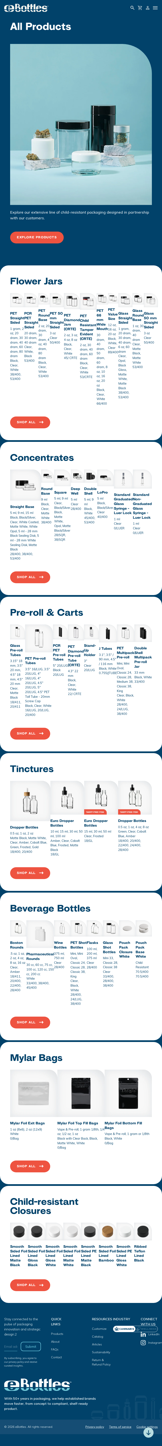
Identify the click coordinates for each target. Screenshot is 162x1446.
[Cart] (140, 7)
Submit (30, 1346)
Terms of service (120, 1427)
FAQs (54, 1349)
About (55, 1342)
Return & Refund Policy (101, 1362)
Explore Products (37, 237)
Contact (56, 1357)
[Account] (147, 7)
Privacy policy (94, 1427)
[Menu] (155, 7)
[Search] (132, 7)
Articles (97, 1344)
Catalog (97, 1336)
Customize (99, 1329)
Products (57, 1334)
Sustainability (101, 1352)
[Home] (26, 8)
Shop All (26, 422)
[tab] (146, 1329)
